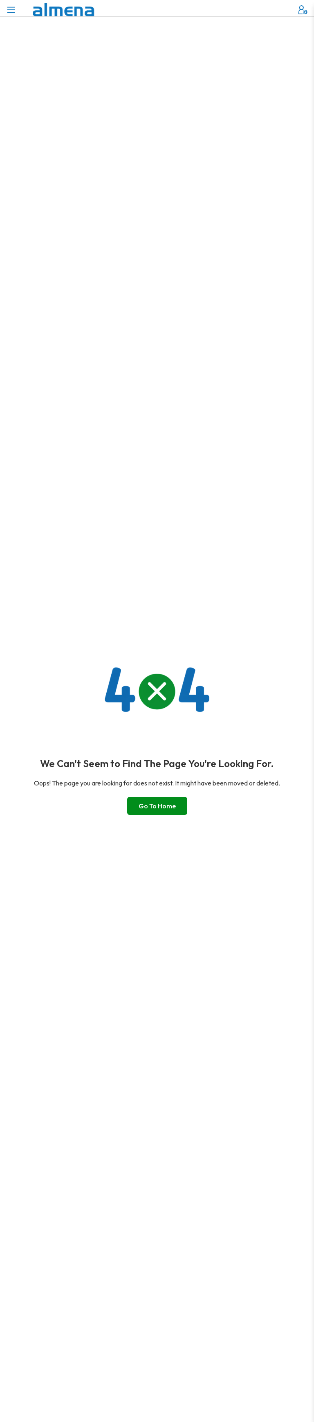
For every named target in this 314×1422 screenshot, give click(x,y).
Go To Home (157, 806)
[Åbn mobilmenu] (11, 9)
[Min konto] (302, 9)
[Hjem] (63, 9)
